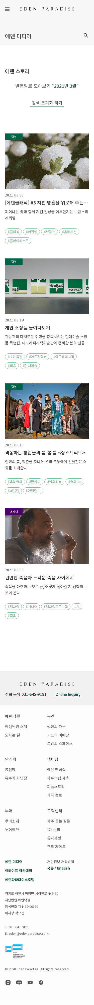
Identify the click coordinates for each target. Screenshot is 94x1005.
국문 (50, 868)
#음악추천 (69, 231)
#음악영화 (15, 481)
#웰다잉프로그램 (56, 606)
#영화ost (74, 481)
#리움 (12, 365)
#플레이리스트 (18, 240)
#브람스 (49, 231)
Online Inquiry (67, 694)
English (63, 868)
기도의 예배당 (58, 735)
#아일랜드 (33, 490)
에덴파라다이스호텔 (19, 879)
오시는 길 (12, 735)
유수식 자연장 (16, 778)
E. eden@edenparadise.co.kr (27, 933)
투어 (9, 811)
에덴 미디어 (13, 861)
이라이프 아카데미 (18, 870)
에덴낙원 (12, 716)
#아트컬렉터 (38, 356)
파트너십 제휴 (58, 778)
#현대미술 (30, 365)
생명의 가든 (56, 726)
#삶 (76, 606)
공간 (51, 716)
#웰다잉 (13, 606)
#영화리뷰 (54, 481)
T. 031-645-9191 (17, 927)
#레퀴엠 (31, 231)
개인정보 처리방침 (60, 861)
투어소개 (12, 821)
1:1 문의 (53, 829)
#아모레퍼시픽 (63, 356)
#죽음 (12, 615)
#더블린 (13, 490)
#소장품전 (15, 356)
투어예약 (12, 829)
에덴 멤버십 (56, 769)
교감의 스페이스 (60, 743)
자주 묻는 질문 (58, 821)
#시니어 (31, 606)
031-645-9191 (34, 694)
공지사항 (54, 838)
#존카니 (34, 481)
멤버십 (52, 759)
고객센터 (54, 811)
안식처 (10, 759)
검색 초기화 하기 (47, 102)
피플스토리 (56, 786)
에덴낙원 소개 (16, 726)
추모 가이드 (56, 846)
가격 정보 (54, 795)
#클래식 (13, 231)
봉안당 (10, 769)
